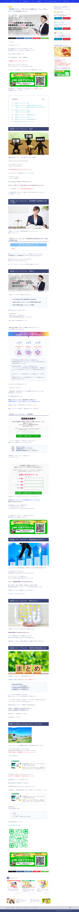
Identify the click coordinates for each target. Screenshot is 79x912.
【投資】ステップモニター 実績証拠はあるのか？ (25, 114)
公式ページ (66, 18)
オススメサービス (52, 1)
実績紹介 (39, 1)
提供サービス (26, 1)
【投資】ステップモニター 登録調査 (22, 111)
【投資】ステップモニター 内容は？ (22, 110)
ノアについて (66, 1)
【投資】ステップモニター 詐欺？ (22, 103)
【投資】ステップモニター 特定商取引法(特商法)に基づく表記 (28, 105)
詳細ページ (58, 18)
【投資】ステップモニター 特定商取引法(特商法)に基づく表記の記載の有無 (30, 107)
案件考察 (10, 6)
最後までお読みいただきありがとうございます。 (25, 121)
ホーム (13, 1)
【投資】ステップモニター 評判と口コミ (23, 117)
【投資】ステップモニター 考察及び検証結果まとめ (26, 119)
